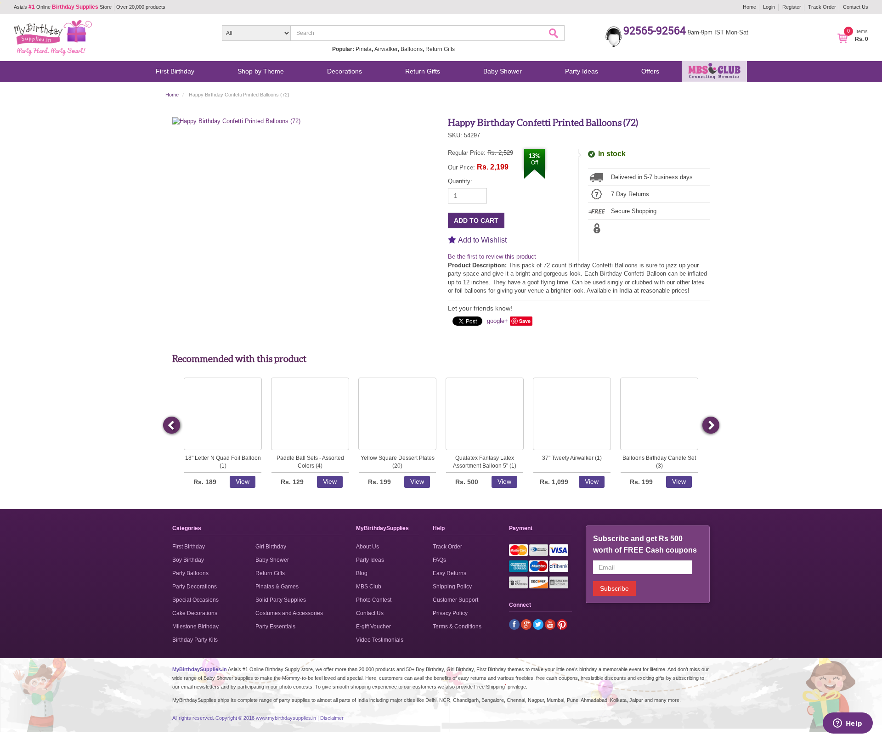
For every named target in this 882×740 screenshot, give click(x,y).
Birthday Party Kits (195, 640)
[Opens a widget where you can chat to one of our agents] (847, 723)
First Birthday (175, 71)
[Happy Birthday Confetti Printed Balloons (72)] (236, 121)
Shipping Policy (452, 586)
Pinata (364, 49)
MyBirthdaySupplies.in (199, 669)
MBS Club (368, 586)
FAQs (439, 560)
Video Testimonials (379, 640)
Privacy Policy (450, 613)
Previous (172, 425)
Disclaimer (332, 718)
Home (749, 7)
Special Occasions (195, 600)
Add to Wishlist (482, 240)
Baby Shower (502, 71)
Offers (650, 71)
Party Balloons (190, 573)
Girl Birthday (270, 546)
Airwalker (386, 49)
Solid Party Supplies (280, 600)
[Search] (555, 34)
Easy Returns (449, 573)
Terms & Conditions (457, 626)
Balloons (412, 49)
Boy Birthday (188, 560)
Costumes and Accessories (289, 613)
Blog (362, 573)
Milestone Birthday (195, 626)
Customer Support (455, 600)
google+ (497, 320)
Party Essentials (275, 626)
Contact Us (855, 7)
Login (769, 7)
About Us (367, 546)
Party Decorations (194, 586)
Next (710, 425)
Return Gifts (440, 49)
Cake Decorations (194, 613)
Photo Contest (373, 600)
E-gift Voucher (373, 626)
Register (791, 7)
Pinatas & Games (277, 586)
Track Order (822, 7)
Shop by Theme (260, 71)
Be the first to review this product (492, 256)
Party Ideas (581, 71)
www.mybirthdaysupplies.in (286, 718)
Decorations (344, 71)
